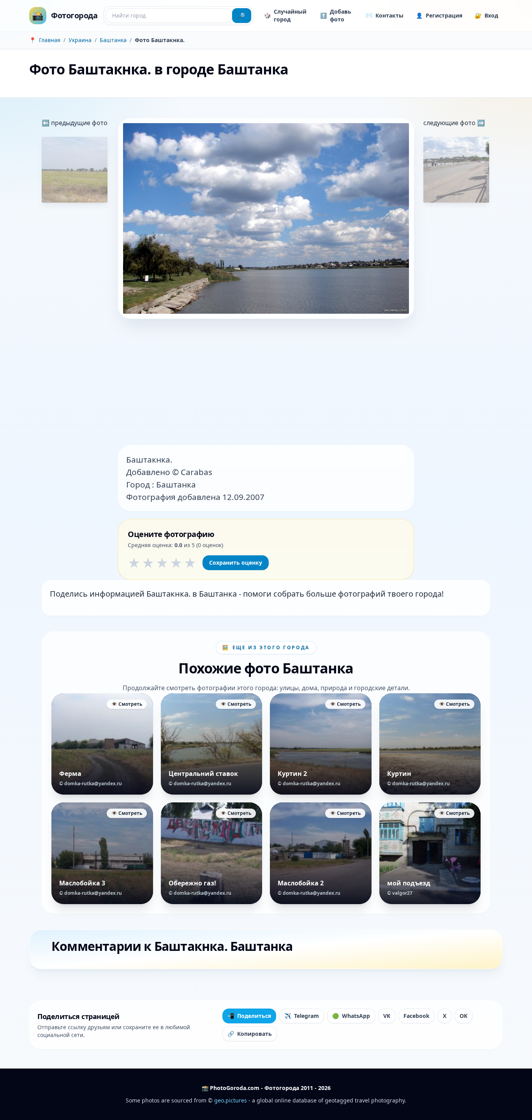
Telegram (301, 1015)
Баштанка (113, 40)
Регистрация (439, 15)
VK (386, 1015)
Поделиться (249, 1015)
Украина (80, 40)
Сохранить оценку (235, 562)
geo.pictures (230, 1100)
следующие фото (450, 122)
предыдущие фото (78, 122)
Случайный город (285, 15)
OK (463, 1015)
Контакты (384, 15)
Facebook (416, 1015)
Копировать (249, 1033)
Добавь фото (335, 15)
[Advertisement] (266, 382)
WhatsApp (351, 1015)
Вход (486, 15)
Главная (49, 40)
